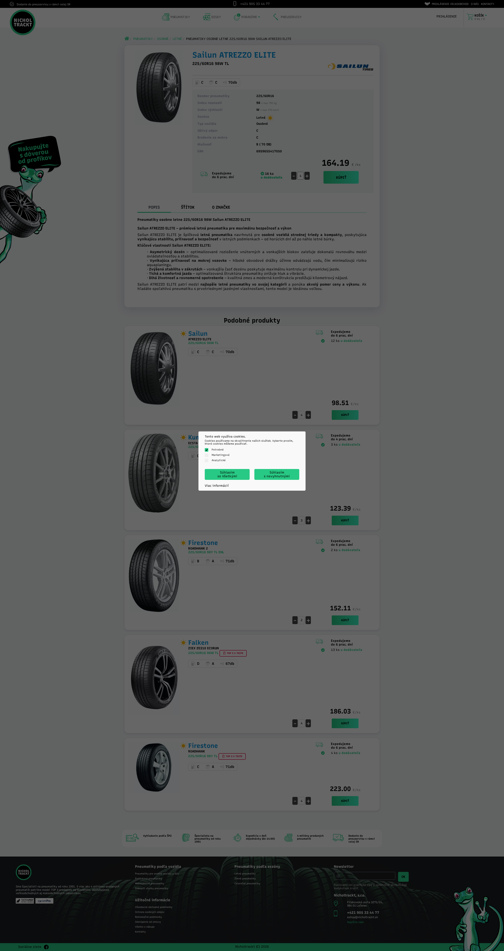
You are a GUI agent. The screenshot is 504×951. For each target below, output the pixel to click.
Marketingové (221, 454)
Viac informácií (217, 486)
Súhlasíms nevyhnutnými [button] (277, 474)
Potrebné (218, 449)
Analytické (219, 460)
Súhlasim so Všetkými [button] (227, 474)
